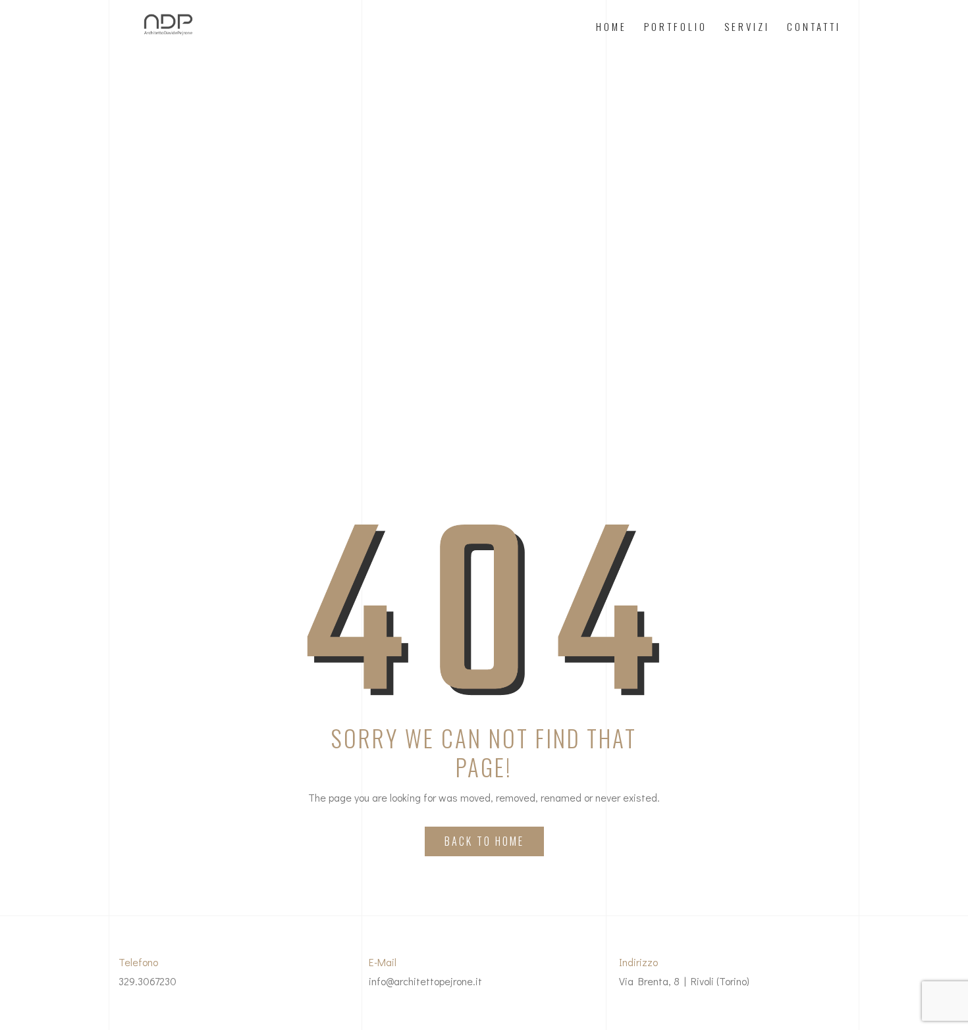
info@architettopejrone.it (425, 981)
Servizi (747, 26)
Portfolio (675, 26)
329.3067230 (147, 981)
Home (611, 26)
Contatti (814, 26)
